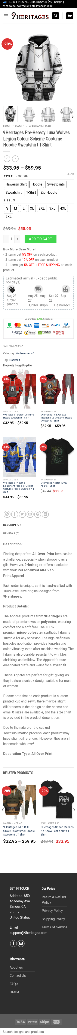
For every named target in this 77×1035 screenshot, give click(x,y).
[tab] (38, 525)
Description (12, 524)
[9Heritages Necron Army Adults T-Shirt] (57, 457)
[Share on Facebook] (14, 514)
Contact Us (18, 976)
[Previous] (10, 67)
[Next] (67, 67)
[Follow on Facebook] (13, 943)
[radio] (16, 184)
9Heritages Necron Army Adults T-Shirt (54, 484)
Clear (70, 174)
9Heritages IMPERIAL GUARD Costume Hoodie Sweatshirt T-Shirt (19, 830)
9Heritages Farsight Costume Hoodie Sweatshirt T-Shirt (18, 416)
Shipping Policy (53, 919)
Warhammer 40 (40, 126)
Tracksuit (14, 360)
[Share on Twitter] (22, 514)
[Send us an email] (21, 943)
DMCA (14, 992)
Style (8, 176)
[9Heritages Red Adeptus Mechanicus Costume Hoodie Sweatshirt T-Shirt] (57, 389)
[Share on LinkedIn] (45, 514)
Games (20, 126)
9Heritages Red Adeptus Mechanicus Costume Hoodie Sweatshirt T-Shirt (56, 417)
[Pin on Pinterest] (37, 514)
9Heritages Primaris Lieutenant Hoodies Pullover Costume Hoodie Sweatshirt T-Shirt (19, 487)
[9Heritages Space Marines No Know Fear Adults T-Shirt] (57, 800)
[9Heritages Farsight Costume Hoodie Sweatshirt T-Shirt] (19, 389)
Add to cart (40, 239)
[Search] (55, 15)
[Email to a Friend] (30, 514)
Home (7, 126)
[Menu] (5, 16)
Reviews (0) (11, 533)
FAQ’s (14, 984)
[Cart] (70, 15)
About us (16, 967)
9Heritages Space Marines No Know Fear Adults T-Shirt (57, 830)
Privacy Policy (52, 911)
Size (7, 200)
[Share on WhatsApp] (7, 514)
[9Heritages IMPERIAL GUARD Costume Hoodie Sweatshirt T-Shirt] (19, 800)
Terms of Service (54, 927)
